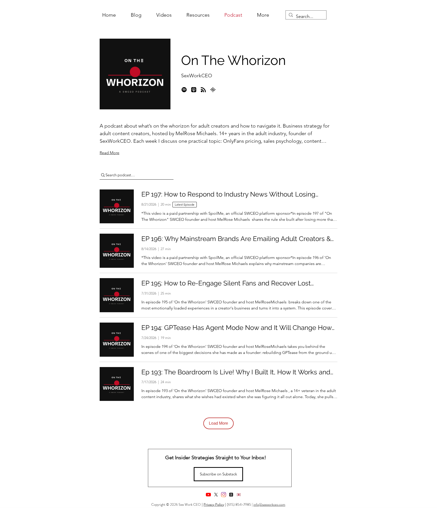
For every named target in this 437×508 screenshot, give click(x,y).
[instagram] (223, 494)
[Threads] (231, 494)
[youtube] (208, 494)
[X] (216, 494)
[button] (263, 15)
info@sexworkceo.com (269, 504)
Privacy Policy (214, 504)
